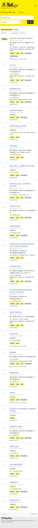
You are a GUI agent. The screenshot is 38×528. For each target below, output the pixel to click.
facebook (28, 53)
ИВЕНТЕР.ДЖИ (15, 226)
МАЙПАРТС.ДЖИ (16, 426)
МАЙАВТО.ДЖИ (15, 89)
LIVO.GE (13, 65)
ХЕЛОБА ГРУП (15, 206)
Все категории (22, 59)
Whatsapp (15, 56)
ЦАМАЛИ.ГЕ (14, 482)
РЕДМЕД (13, 352)
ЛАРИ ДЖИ (14, 146)
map (22, 53)
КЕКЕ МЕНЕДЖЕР (16, 464)
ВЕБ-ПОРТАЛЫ (13, 59)
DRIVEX (12, 393)
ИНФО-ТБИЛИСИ (16, 312)
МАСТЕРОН (14, 334)
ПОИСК (31, 22)
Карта (23, 33)
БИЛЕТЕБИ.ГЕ (15, 500)
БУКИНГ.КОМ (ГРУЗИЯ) (18, 126)
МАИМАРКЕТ (14, 373)
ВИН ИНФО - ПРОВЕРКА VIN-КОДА (22, 166)
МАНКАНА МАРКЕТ (16, 110)
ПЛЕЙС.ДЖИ (14, 446)
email (17, 53)
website (12, 53)
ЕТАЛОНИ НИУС (15, 266)
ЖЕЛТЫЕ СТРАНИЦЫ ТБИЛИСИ (21, 38)
